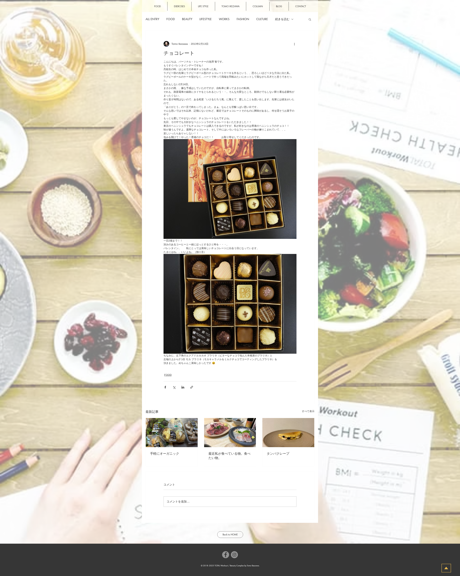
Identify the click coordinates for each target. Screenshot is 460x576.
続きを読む (282, 19)
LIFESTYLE (205, 19)
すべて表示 (308, 411)
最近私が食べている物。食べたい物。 (229, 456)
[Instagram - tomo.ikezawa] (234, 554)
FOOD (170, 19)
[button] (310, 19)
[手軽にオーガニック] (172, 432)
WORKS (224, 19)
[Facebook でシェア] (165, 387)
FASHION (243, 19)
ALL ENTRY (152, 19)
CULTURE (262, 19)
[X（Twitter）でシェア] (174, 387)
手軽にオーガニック (164, 453)
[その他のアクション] (294, 44)
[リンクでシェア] (191, 387)
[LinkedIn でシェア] (183, 387)
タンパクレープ (278, 453)
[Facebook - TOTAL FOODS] (225, 554)
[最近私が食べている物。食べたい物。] (230, 432)
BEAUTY (187, 19)
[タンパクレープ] (288, 432)
